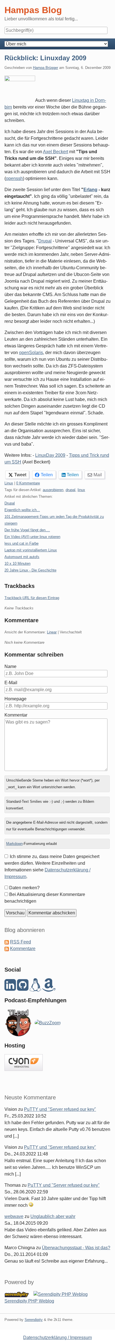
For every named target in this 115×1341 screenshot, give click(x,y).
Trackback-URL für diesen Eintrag (31, 598)
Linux (8, 483)
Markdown (14, 844)
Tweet (20, 474)
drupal (70, 490)
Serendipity (34, 1320)
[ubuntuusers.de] (35, 988)
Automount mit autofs (21, 557)
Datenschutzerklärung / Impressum (57, 1337)
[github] (22, 988)
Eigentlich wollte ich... (22, 510)
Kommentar (15, 715)
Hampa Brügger (45, 68)
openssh (14, 178)
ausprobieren (53, 490)
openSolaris (31, 352)
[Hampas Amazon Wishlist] (49, 988)
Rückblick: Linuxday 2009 (45, 58)
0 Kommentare (28, 483)
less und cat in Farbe (21, 543)
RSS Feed (20, 941)
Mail (98, 474)
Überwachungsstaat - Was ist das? (76, 1247)
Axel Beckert (55, 151)
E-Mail (10, 682)
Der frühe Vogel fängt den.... (27, 530)
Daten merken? (24, 887)
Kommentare (22, 948)
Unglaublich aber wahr (52, 1216)
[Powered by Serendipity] (18, 1294)
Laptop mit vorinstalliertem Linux (30, 550)
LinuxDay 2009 (50, 455)
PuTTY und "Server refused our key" (60, 1109)
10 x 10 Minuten (17, 563)
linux (81, 490)
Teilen (47, 474)
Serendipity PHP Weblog (29, 1301)
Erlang (90, 189)
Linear (52, 632)
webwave (13, 1216)
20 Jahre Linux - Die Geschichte (30, 570)
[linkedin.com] (10, 988)
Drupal (45, 241)
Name (10, 666)
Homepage (15, 698)
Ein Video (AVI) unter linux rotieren (32, 537)
